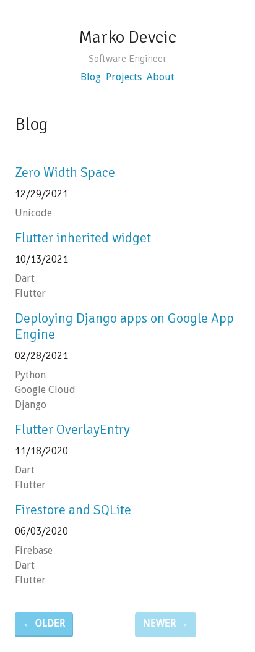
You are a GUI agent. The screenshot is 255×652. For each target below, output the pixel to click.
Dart (25, 278)
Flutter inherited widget (83, 238)
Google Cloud (45, 390)
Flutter (30, 293)
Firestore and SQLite (73, 510)
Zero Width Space (65, 172)
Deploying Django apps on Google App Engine (124, 326)
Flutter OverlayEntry (72, 429)
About (161, 77)
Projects (124, 77)
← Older (44, 623)
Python (30, 375)
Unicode (33, 213)
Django (30, 404)
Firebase (34, 550)
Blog (90, 77)
